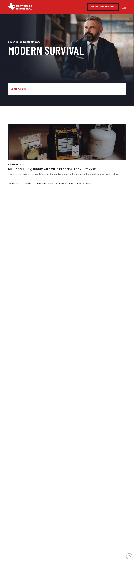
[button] (124, 7)
